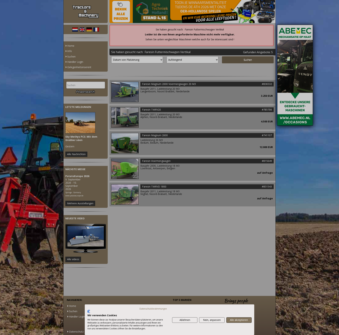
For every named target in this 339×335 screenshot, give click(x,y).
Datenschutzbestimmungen (153, 308)
